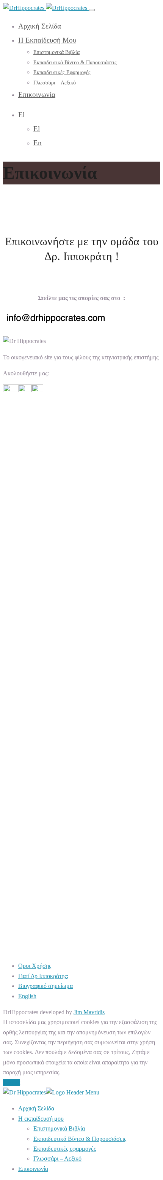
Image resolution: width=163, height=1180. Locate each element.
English (27, 996)
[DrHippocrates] (46, 8)
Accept (11, 1082)
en (37, 143)
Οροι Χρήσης (34, 965)
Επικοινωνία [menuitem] (33, 1169)
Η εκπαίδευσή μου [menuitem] (41, 1118)
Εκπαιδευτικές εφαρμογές (62, 72)
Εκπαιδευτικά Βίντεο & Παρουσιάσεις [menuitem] (79, 1139)
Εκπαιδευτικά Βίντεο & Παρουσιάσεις (75, 62)
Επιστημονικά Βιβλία (56, 52)
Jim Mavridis (89, 1012)
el (36, 129)
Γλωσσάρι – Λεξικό (54, 83)
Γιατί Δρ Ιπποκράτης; (43, 976)
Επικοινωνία (36, 94)
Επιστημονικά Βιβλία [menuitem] (59, 1128)
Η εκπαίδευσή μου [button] (47, 40)
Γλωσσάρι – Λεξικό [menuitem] (57, 1158)
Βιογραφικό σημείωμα (45, 986)
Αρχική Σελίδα (39, 26)
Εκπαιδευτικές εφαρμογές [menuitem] (64, 1148)
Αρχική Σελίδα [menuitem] (36, 1108)
